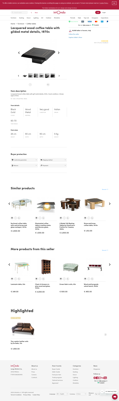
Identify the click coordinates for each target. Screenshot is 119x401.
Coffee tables (31, 24)
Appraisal (55, 383)
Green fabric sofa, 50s (68, 284)
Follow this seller (74, 34)
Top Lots (86, 18)
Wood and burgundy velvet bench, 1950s (91, 285)
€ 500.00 (63, 291)
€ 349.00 (14, 291)
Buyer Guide (56, 369)
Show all (104, 189)
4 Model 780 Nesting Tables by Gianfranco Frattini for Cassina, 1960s (67, 226)
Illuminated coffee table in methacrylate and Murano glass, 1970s (43, 226)
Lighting (36, 18)
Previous (19, 53)
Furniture (13, 18)
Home (13, 24)
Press (33, 372)
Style (79, 18)
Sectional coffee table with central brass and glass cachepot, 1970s (19, 225)
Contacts (34, 377)
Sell (98, 12)
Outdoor (48, 18)
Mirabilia (57, 18)
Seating (21, 18)
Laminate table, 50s (18, 284)
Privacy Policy (27, 395)
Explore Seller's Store (75, 37)
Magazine (96, 369)
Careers (34, 375)
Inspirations (104, 18)
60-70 (13, 121)
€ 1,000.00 (39, 232)
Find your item (56, 375)
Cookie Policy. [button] (103, 3)
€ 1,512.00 (88, 230)
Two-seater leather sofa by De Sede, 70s (19, 342)
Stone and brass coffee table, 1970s (91, 224)
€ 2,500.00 (15, 231)
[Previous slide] (13, 334)
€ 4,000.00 (40, 291)
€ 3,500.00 (64, 232)
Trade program (57, 377)
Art (42, 18)
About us (34, 369)
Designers (95, 18)
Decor (29, 18)
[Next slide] (105, 334)
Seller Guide (56, 372)
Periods (72, 18)
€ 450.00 (88, 291)
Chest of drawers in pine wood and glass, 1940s (42, 286)
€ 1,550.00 (15, 348)
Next (58, 53)
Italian (57, 110)
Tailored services (57, 380)
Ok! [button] (114, 3)
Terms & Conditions (16, 395)
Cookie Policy (36, 395)
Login (104, 12)
